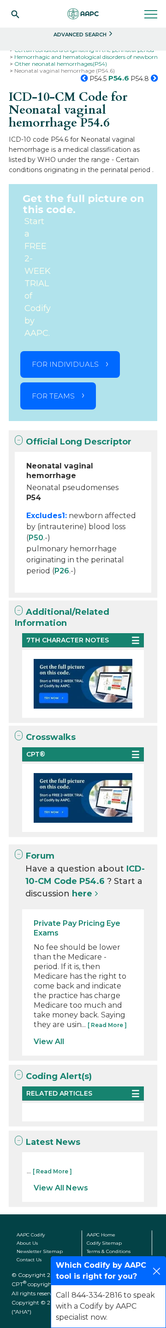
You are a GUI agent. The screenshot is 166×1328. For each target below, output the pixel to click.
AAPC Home (101, 1235)
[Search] (15, 13)
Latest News (53, 1142)
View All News (61, 1188)
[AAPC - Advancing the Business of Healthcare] (83, 13)
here (82, 894)
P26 (61, 570)
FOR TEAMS (53, 396)
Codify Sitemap (104, 1243)
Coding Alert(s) (59, 1076)
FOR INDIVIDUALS (65, 364)
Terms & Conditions (108, 1251)
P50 (36, 537)
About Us (27, 1243)
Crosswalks (51, 737)
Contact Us (29, 1260)
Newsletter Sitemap (40, 1251)
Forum (40, 856)
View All (49, 1041)
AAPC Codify (31, 1235)
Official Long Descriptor (78, 442)
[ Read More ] (107, 1025)
